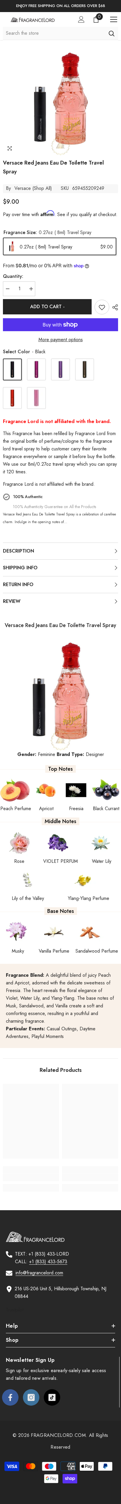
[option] (60, 6)
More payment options (60, 339)
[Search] (111, 33)
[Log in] (81, 19)
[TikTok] (52, 1397)
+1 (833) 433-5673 (48, 1261)
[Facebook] (10, 1397)
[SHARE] (113, 307)
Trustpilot (14, 1309)
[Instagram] (31, 1397)
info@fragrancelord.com (39, 1272)
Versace (22, 188)
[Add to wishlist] (102, 307)
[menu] (113, 19)
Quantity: (13, 276)
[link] (31, 1177)
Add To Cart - (47, 306)
